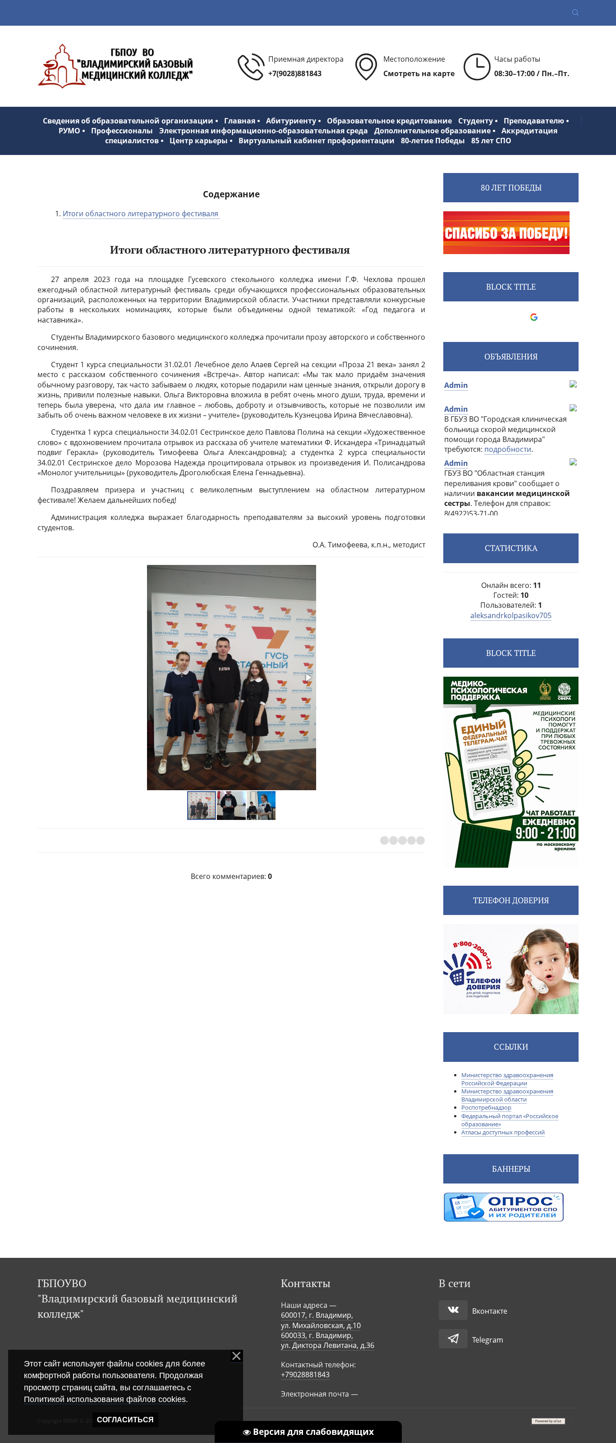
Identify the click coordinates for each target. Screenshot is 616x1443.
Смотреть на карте (419, 73)
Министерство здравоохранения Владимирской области (507, 1095)
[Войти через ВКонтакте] (488, 317)
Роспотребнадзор (486, 1107)
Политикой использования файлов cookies (105, 1399)
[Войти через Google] (534, 317)
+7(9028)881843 (295, 73)
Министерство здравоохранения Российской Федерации (507, 1079)
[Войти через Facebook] (503, 317)
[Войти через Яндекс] (518, 317)
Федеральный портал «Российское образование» (509, 1120)
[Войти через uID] (472, 317)
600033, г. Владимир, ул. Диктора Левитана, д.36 (327, 1340)
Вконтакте (489, 1311)
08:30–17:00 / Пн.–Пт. (532, 73)
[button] (308, 677)
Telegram (487, 1340)
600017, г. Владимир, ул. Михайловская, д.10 (321, 1320)
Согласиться (125, 1420)
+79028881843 (305, 1374)
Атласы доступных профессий (503, 1132)
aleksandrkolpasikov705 (511, 615)
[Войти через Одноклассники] (549, 317)
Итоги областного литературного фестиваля (141, 213)
